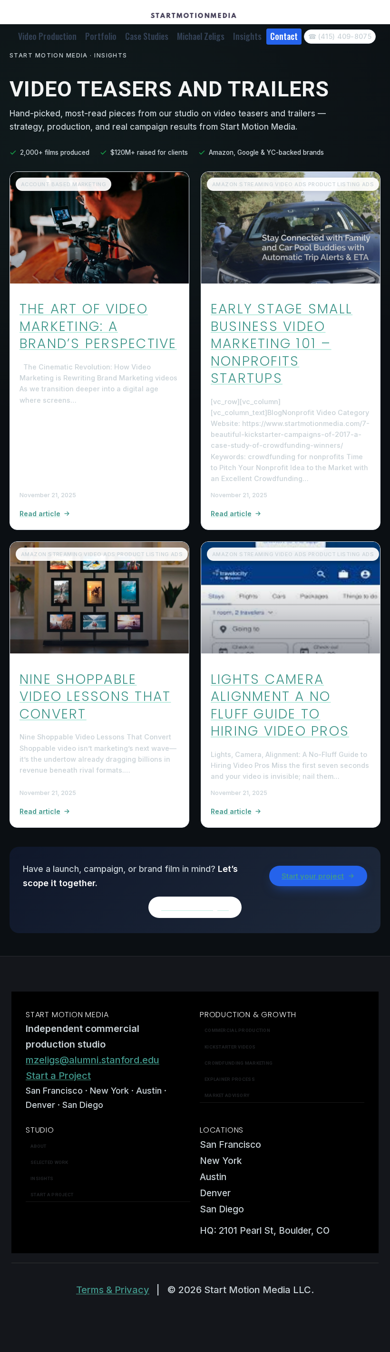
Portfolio (101, 36)
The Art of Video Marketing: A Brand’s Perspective (98, 326)
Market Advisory (227, 1095)
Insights (247, 36)
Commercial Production (237, 1030)
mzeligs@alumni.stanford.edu (92, 1060)
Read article (40, 514)
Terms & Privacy (112, 1289)
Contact (284, 36)
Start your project (313, 875)
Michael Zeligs (200, 36)
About (38, 1146)
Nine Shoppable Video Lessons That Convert (95, 696)
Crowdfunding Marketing (239, 1063)
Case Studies (146, 36)
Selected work (49, 1162)
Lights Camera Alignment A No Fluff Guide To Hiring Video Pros (280, 705)
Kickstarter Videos (230, 1046)
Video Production (47, 36)
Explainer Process (230, 1079)
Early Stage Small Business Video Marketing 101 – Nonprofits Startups (281, 344)
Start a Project (58, 1075)
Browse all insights (195, 907)
